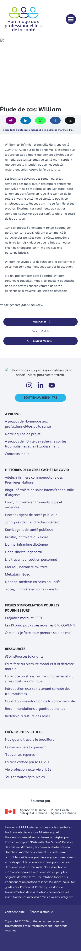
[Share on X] (70, 120)
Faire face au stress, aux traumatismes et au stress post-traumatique (39, 678)
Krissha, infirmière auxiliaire (26, 537)
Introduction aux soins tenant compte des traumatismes (37, 691)
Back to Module (40, 331)
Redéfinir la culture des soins (27, 716)
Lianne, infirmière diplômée (26, 545)
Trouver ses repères (20, 755)
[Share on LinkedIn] (25, 120)
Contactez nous (17, 454)
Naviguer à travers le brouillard (30, 740)
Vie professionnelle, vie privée (28, 769)
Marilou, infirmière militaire (26, 567)
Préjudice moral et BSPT (23, 618)
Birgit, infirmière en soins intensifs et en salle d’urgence (39, 492)
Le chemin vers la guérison (26, 747)
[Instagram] (29, 385)
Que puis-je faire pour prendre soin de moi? (39, 633)
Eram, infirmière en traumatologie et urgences (33, 504)
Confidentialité (15, 912)
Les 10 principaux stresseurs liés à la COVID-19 (40, 625)
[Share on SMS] (40, 120)
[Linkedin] (40, 385)
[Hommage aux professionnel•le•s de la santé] (23, 32)
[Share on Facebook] (55, 120)
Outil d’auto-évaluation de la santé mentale (40, 701)
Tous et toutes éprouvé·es (25, 777)
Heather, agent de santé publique (31, 515)
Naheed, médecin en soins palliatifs (32, 582)
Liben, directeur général (23, 552)
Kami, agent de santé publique (29, 530)
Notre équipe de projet (22, 434)
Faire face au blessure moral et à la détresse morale (35, 130)
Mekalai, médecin (19, 574)
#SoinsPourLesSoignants (24, 656)
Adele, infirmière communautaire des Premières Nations (34, 480)
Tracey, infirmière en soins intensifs (31, 589)
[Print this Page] (11, 120)
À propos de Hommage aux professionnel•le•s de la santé (28, 423)
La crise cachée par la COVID (27, 762)
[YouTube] (51, 385)
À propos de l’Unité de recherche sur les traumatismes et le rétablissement (35, 443)
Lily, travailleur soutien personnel (31, 560)
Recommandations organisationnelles (35, 709)
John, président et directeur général (33, 522)
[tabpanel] (40, 222)
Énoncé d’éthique (41, 912)
